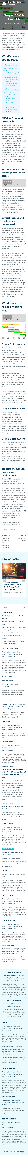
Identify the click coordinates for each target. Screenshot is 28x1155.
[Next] (23, 580)
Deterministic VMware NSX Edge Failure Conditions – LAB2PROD (6, 541)
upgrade (12, 529)
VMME (4, 871)
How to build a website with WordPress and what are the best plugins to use (13, 1102)
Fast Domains (8, 1068)
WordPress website (8, 794)
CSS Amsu (6, 721)
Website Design (14, 11)
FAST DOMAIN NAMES (8, 848)
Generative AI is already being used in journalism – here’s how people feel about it (13, 1052)
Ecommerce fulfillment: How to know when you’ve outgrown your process (13, 635)
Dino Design (8, 23)
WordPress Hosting (8, 766)
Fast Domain (6, 858)
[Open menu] (24, 3)
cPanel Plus (8, 824)
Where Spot (7, 742)
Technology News (7, 803)
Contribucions (9, 1119)
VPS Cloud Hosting (7, 680)
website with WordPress (16, 781)
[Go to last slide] (4, 580)
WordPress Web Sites (9, 677)
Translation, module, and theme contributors (11, 109)
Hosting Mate (14, 972)
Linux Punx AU (8, 921)
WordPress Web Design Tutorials (12, 1046)
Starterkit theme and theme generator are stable (11, 79)
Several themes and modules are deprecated (11, 86)
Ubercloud (7, 895)
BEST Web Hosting (10, 648)
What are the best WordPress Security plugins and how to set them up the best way (12, 654)
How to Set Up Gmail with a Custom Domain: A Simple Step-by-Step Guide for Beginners (14, 706)
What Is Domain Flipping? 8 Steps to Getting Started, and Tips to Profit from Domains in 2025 (14, 951)
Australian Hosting (8, 945)
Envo (4, 1023)
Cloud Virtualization (8, 1096)
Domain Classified (7, 701)
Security (5, 529)
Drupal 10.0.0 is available (21, 538)
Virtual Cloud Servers (14, 1000)
